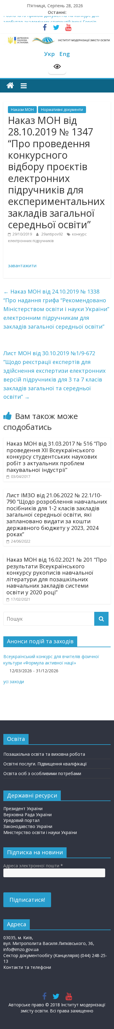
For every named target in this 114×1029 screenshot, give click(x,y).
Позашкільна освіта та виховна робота (44, 754)
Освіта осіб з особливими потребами (42, 773)
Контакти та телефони (27, 967)
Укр (49, 53)
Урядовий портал (21, 820)
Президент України (23, 808)
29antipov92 (52, 234)
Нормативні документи (62, 109)
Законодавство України (27, 826)
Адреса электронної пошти (33, 865)
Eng (64, 53)
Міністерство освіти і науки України (40, 832)
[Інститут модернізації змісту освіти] (10, 85)
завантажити (22, 265)
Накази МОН (22, 109)
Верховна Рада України (27, 814)
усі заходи (13, 681)
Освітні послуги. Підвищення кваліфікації (45, 764)
